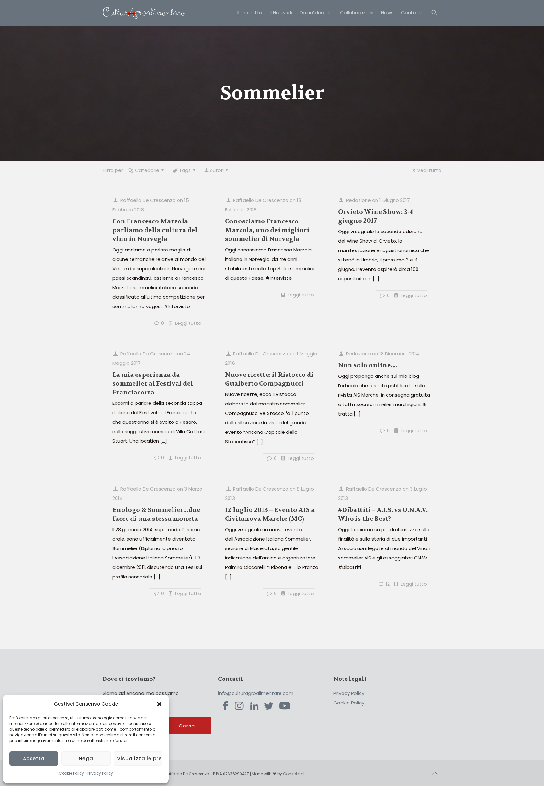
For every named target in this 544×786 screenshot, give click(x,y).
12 (388, 584)
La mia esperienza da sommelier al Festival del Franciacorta (152, 383)
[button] (159, 704)
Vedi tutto (429, 170)
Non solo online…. (367, 365)
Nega (86, 758)
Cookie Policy (71, 773)
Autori (217, 170)
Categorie (147, 170)
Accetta (34, 758)
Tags (185, 170)
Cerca (187, 725)
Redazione (358, 200)
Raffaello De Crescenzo (148, 200)
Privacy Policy (100, 773)
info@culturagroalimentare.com (255, 693)
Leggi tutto (188, 323)
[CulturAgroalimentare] (144, 12)
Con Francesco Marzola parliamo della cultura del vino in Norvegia (154, 230)
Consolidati (294, 774)
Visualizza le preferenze (139, 758)
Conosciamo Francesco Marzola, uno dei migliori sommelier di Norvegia (267, 230)
